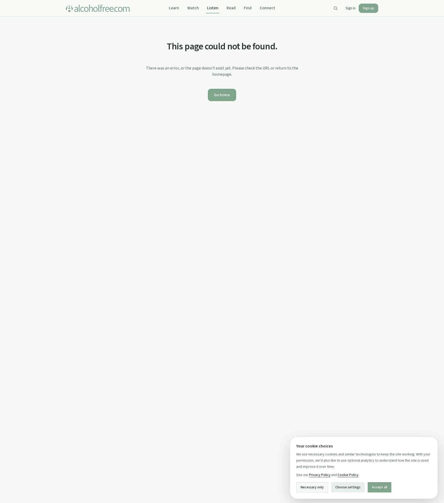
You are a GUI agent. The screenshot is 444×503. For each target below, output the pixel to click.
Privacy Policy (319, 475)
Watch (193, 8)
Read (231, 8)
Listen (212, 8)
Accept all (379, 487)
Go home (222, 95)
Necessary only (312, 487)
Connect (267, 8)
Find (248, 8)
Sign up (368, 8)
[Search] (335, 8)
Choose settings (347, 487)
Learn (174, 8)
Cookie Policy (348, 475)
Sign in (351, 8)
